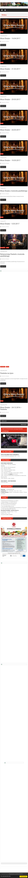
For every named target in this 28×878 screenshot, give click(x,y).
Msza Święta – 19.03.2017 (10, 160)
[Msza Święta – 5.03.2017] (14, 211)
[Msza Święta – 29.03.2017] (14, 86)
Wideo (2, 31)
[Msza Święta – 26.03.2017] (14, 117)
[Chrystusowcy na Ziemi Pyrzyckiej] (2, 10)
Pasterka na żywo (6, 373)
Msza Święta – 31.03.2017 (10, 69)
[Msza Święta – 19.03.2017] (14, 147)
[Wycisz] (23, 447)
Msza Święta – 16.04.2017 (10, 38)
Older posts (4, 421)
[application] (14, 441)
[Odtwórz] (2, 447)
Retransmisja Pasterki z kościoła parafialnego (12, 255)
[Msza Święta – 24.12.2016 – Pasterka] (14, 395)
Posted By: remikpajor (5, 41)
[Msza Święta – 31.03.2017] (14, 56)
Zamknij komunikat (23, 876)
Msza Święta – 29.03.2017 (10, 99)
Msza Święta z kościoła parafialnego (13, 191)
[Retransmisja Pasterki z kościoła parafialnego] (14, 241)
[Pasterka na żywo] (14, 319)
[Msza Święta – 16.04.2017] (14, 25)
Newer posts (23, 424)
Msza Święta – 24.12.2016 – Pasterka (11, 408)
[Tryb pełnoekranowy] (25, 447)
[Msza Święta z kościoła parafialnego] (14, 178)
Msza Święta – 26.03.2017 (10, 130)
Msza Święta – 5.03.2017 (9, 224)
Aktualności (3, 247)
